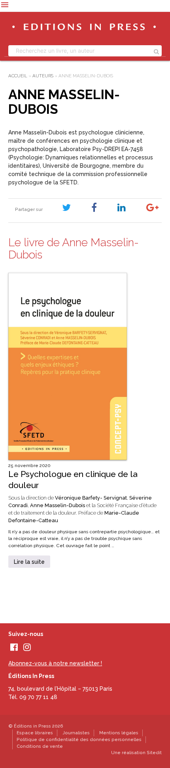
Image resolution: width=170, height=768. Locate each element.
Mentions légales (118, 732)
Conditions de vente (40, 746)
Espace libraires (35, 732)
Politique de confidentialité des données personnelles (79, 739)
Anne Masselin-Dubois (57, 505)
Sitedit (154, 752)
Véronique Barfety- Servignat (91, 498)
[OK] (156, 50)
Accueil (17, 76)
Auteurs (42, 76)
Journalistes (76, 732)
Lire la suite (29, 562)
